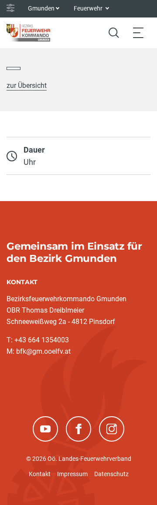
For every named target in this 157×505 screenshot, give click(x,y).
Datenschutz (111, 473)
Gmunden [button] (41, 8)
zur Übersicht (27, 85)
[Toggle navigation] (138, 32)
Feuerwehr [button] (89, 8)
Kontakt (40, 473)
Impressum (72, 473)
